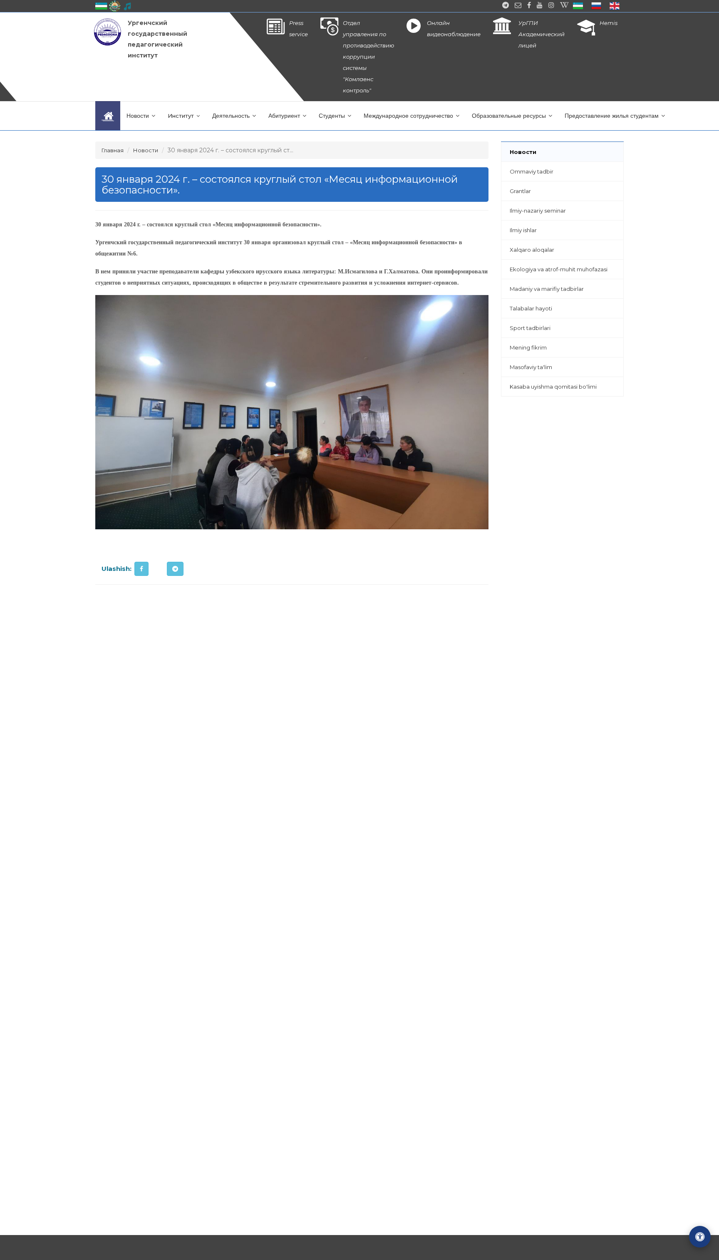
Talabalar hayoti (531, 308)
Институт (182, 115)
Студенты (333, 115)
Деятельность (231, 115)
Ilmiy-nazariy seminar (538, 210)
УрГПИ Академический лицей (541, 34)
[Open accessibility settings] (700, 1237)
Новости (138, 115)
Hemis (608, 23)
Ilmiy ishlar (523, 230)
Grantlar (520, 191)
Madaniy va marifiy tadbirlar (547, 288)
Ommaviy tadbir (531, 171)
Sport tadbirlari (530, 328)
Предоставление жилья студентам (612, 115)
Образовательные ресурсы (510, 115)
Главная (113, 150)
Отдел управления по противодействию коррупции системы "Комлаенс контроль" (368, 57)
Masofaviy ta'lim (531, 367)
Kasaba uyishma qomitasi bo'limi (553, 386)
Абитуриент (285, 115)
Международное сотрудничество (409, 115)
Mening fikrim (528, 347)
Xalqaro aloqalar (532, 249)
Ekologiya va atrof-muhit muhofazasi (558, 269)
